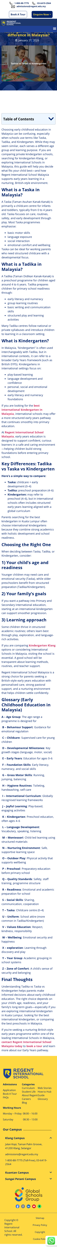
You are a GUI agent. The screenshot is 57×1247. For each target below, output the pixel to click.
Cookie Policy (40, 1238)
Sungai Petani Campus (20, 1179)
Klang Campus (15, 1138)
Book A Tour (18, 14)
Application (9, 1090)
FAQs (6, 1097)
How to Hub (44, 1091)
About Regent (30, 1095)
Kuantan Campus (17, 1172)
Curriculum (28, 1088)
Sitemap (40, 1217)
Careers (26, 1099)
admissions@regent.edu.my (31, 6)
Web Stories (45, 1088)
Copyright (40, 1231)
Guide (41, 1095)
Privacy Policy (40, 1224)
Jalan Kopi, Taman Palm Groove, (23, 1144)
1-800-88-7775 (14, 1160)
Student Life (29, 1091)
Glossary (43, 1099)
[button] (54, 28)
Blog (24, 1102)
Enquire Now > (42, 14)
